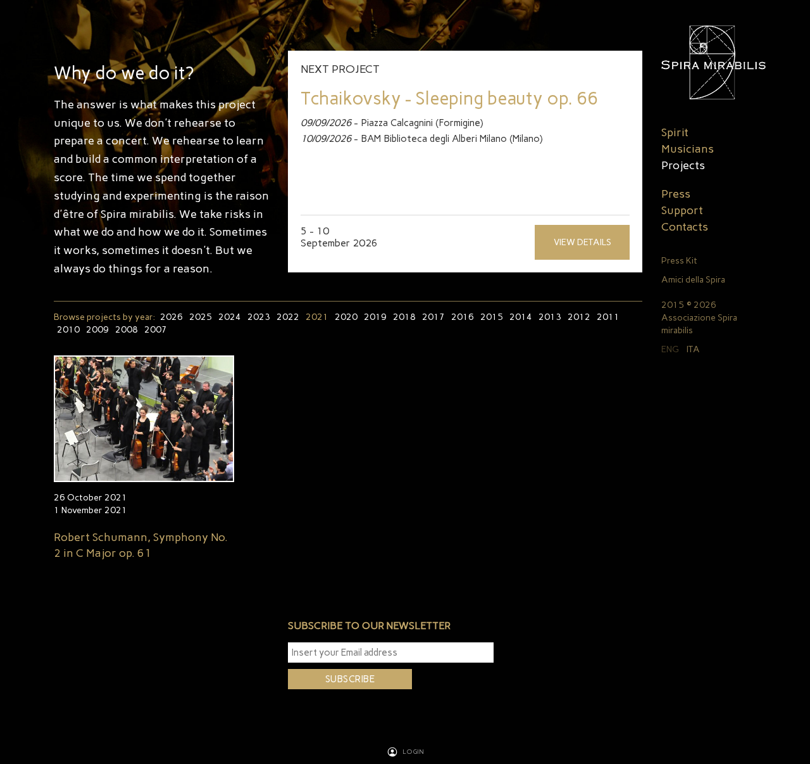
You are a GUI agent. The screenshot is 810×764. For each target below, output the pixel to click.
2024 (229, 317)
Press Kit (679, 260)
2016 (462, 317)
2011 (608, 317)
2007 (155, 329)
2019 (375, 317)
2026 (171, 317)
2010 (68, 329)
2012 (579, 317)
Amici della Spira (693, 279)
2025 (200, 317)
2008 (126, 329)
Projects (683, 165)
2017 (433, 317)
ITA (693, 349)
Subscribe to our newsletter (369, 626)
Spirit (674, 132)
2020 (346, 317)
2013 (550, 317)
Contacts (684, 227)
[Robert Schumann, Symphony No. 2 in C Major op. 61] (144, 418)
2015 (491, 317)
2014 (520, 317)
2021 (317, 317)
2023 (258, 317)
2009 (97, 329)
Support (682, 210)
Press (675, 194)
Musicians (687, 149)
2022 (288, 317)
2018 (404, 317)
